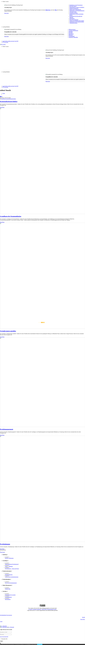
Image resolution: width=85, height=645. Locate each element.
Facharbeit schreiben (74, 12)
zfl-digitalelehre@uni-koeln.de (6, 615)
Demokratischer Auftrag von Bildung (77, 7)
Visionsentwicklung (73, 22)
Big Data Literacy (73, 6)
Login (1, 621)
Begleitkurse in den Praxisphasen (76, 5)
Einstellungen (39, 644)
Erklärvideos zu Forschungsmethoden (77, 10)
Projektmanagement (6, 429)
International (72, 18)
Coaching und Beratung (73, 30)
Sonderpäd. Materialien (73, 37)
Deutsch (5, 627)
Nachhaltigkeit (71, 36)
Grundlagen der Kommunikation (10, 216)
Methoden (71, 35)
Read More (2, 107)
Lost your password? (4, 636)
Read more (6, 13)
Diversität (70, 32)
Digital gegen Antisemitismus (75, 9)
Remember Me (4, 638)
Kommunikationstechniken (8, 101)
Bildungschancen (72, 29)
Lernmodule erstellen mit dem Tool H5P (10, 41)
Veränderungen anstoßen (8, 331)
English (5, 626)
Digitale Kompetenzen (74, 8)
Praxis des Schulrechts (74, 19)
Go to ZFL (6, 42)
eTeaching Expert (73, 11)
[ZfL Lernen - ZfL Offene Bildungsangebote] (3, 44)
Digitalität (71, 31)
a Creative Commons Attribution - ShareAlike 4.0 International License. (42, 609)
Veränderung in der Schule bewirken (77, 21)
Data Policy (82, 619)
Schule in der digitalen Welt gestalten (77, 20)
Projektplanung (5, 544)
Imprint (83, 617)
